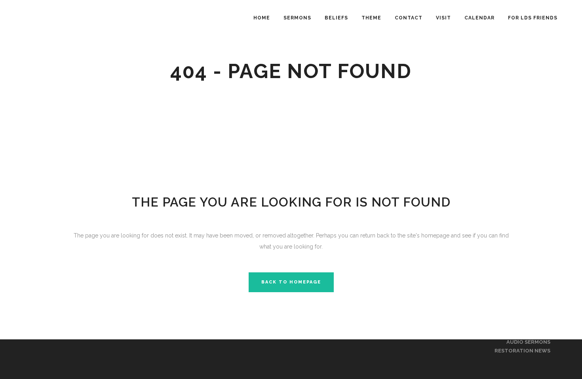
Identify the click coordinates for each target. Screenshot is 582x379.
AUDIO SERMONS (528, 342)
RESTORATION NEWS (522, 351)
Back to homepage (291, 282)
